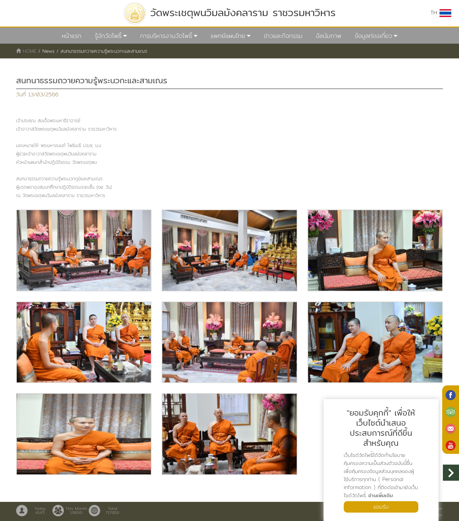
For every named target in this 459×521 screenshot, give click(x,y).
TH (435, 12)
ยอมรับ (381, 507)
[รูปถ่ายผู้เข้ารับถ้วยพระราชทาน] (84, 250)
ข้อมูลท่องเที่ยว (373, 36)
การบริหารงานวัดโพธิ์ (166, 36)
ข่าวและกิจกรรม (283, 36)
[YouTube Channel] (450, 445)
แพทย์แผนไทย (228, 36)
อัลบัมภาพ (328, 36)
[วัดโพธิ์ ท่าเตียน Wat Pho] (450, 394)
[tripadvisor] (450, 411)
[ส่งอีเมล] (450, 428)
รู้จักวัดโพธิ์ (108, 36)
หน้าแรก (71, 36)
